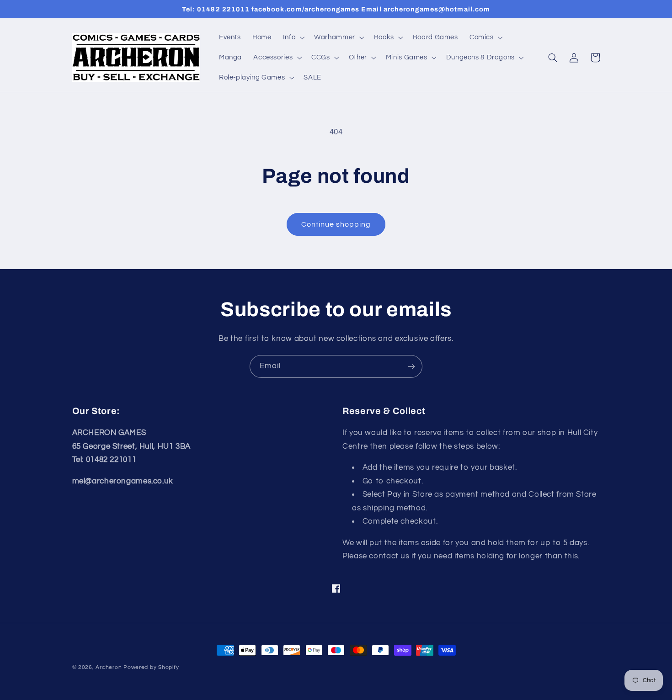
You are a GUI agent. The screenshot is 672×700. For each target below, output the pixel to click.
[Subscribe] (411, 366)
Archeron (109, 667)
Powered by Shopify (151, 667)
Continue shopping (336, 224)
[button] (292, 37)
